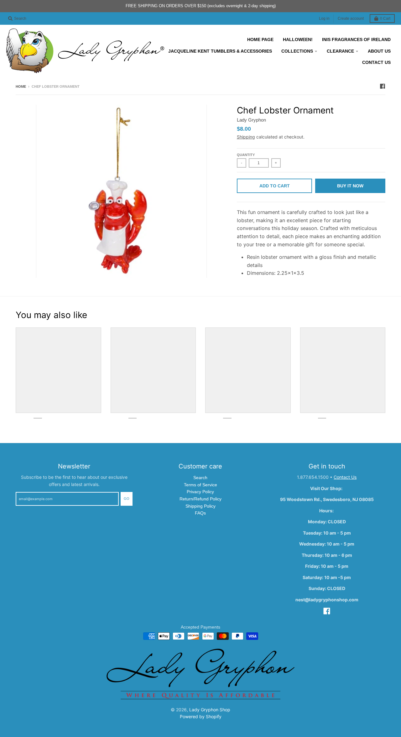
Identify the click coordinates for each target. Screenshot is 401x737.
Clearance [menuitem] (340, 51)
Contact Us (345, 477)
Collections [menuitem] (297, 51)
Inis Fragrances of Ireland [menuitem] (356, 39)
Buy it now (350, 185)
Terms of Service (200, 484)
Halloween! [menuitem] (298, 39)
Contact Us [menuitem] (376, 62)
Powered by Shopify (200, 716)
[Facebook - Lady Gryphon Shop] (382, 86)
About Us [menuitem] (379, 51)
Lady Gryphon (251, 120)
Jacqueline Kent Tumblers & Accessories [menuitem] (220, 51)
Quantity (246, 155)
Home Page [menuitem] (260, 39)
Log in (324, 18)
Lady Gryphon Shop (209, 709)
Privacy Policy (200, 491)
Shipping (246, 136)
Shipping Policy (200, 506)
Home (21, 86)
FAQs (200, 512)
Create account (351, 18)
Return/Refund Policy (200, 498)
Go (126, 498)
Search (200, 477)
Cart (385, 18)
